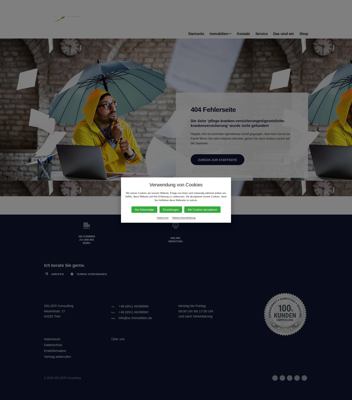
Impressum (163, 217)
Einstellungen (171, 209)
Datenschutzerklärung (183, 217)
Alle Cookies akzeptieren (202, 209)
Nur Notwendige (144, 209)
